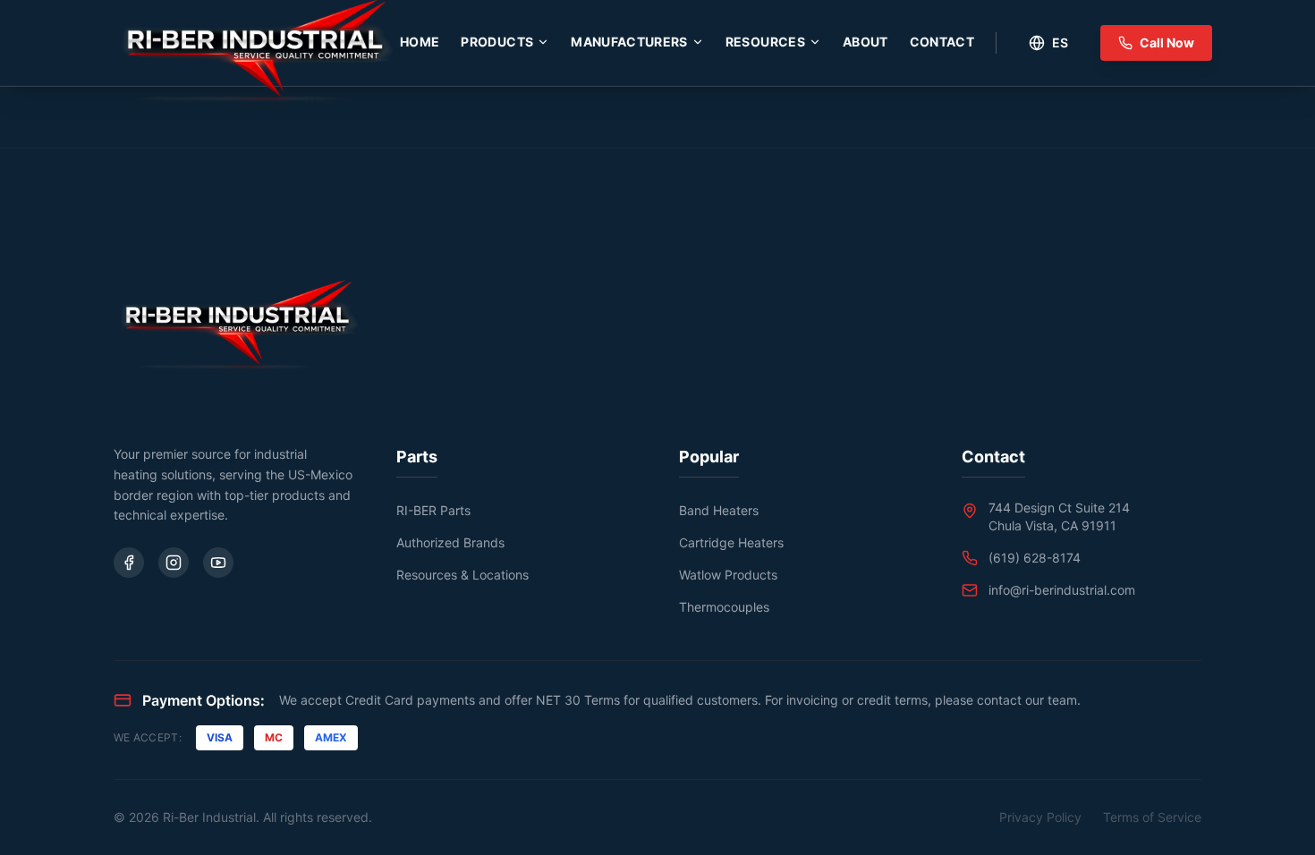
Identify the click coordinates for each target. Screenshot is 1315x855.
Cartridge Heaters (731, 542)
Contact (942, 41)
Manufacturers (629, 41)
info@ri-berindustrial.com (1061, 589)
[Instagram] (173, 562)
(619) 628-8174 (1034, 557)
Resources (765, 41)
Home (419, 41)
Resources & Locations (462, 574)
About (865, 41)
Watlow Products (728, 574)
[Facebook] (129, 562)
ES (1060, 42)
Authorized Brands (450, 542)
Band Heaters (719, 510)
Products (497, 41)
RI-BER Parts (433, 510)
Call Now (1167, 42)
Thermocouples (724, 606)
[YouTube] (218, 562)
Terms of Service (1152, 817)
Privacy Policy (1040, 817)
